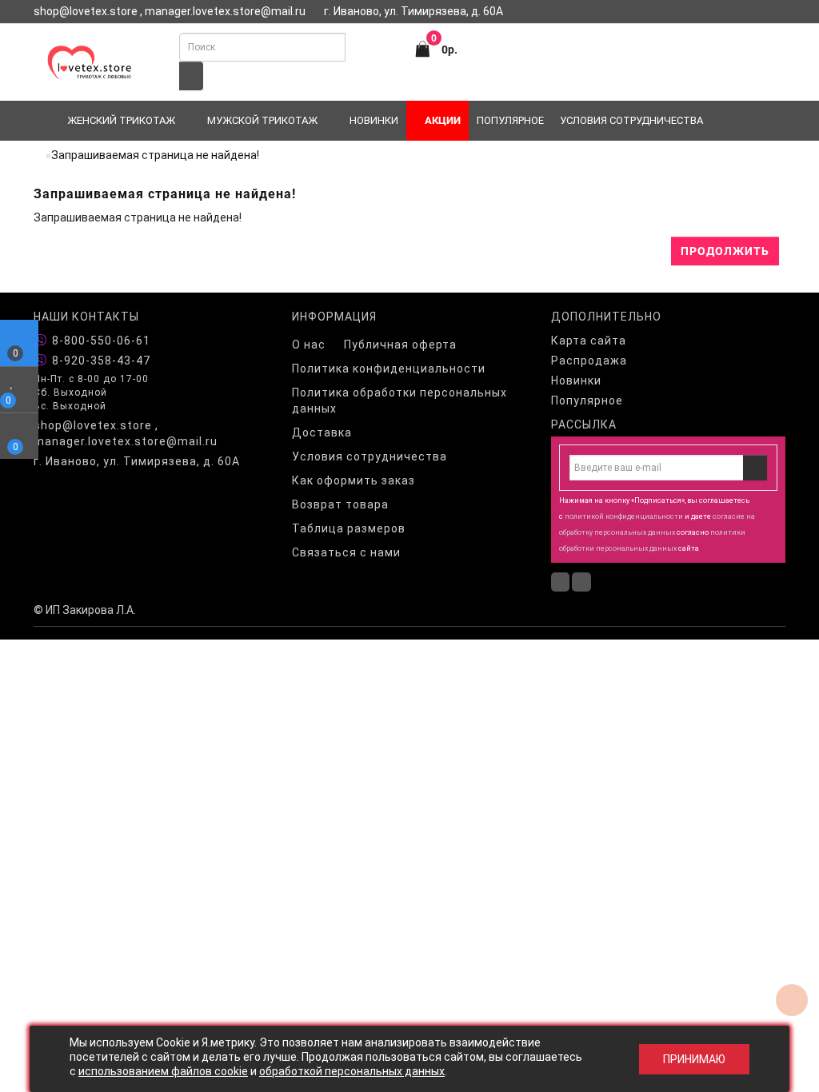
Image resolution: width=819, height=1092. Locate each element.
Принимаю (694, 1059)
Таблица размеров (349, 528)
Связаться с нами (346, 552)
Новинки (374, 120)
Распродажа (589, 360)
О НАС (523, 35)
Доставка (322, 432)
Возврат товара (340, 504)
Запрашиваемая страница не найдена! (155, 155)
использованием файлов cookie (163, 1071)
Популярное (510, 120)
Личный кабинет (734, 35)
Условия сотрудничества (631, 120)
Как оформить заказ (353, 480)
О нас (309, 344)
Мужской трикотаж (262, 120)
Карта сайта (588, 340)
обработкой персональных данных (352, 1071)
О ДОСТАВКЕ (644, 35)
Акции (441, 120)
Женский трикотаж (121, 120)
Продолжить (725, 251)
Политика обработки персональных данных (399, 400)
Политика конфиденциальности (388, 368)
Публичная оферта (400, 344)
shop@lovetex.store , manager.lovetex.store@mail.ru (126, 433)
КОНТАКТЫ (575, 35)
